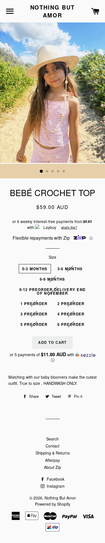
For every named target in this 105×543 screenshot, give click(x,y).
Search (52, 439)
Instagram (55, 486)
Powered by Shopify (52, 504)
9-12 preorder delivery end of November (52, 291)
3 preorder (34, 314)
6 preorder (71, 324)
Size (52, 257)
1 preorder (34, 303)
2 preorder (71, 303)
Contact (52, 446)
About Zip (52, 467)
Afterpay (52, 460)
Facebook (55, 479)
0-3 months (35, 268)
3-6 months (70, 268)
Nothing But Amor (52, 11)
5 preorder (34, 324)
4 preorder (71, 314)
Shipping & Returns (53, 453)
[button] (52, 357)
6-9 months (52, 279)
